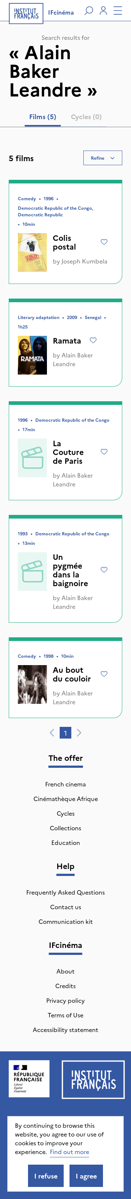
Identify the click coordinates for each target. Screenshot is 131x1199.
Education (65, 842)
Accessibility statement (65, 1029)
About (65, 971)
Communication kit (66, 921)
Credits (65, 986)
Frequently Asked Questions (65, 892)
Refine (97, 158)
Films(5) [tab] (42, 116)
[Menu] (118, 10)
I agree (86, 1175)
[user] (103, 10)
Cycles (66, 813)
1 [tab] (65, 732)
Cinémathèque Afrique (65, 798)
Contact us (65, 907)
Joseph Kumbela (84, 261)
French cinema (65, 784)
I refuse (45, 1175)
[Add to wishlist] (104, 242)
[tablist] (65, 118)
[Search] (88, 10)
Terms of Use (65, 1015)
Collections (65, 828)
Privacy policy (65, 1000)
